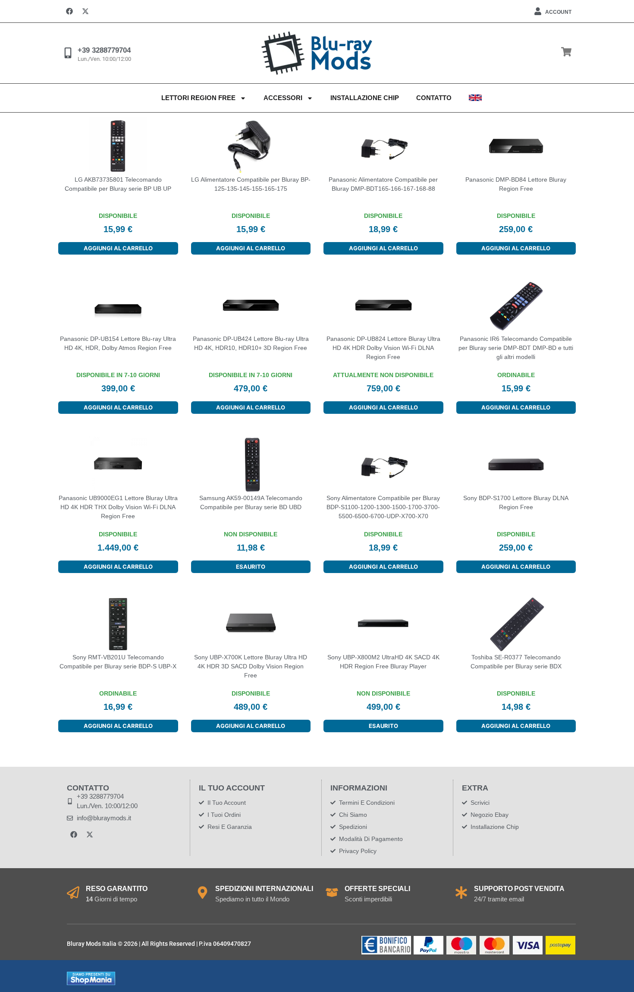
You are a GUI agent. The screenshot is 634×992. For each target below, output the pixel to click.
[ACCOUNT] (538, 11)
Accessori (283, 97)
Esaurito (250, 566)
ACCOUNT (558, 12)
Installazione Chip (364, 97)
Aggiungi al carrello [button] (118, 248)
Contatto (434, 97)
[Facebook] (69, 11)
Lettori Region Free (198, 97)
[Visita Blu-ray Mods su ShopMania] (91, 982)
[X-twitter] (85, 11)
